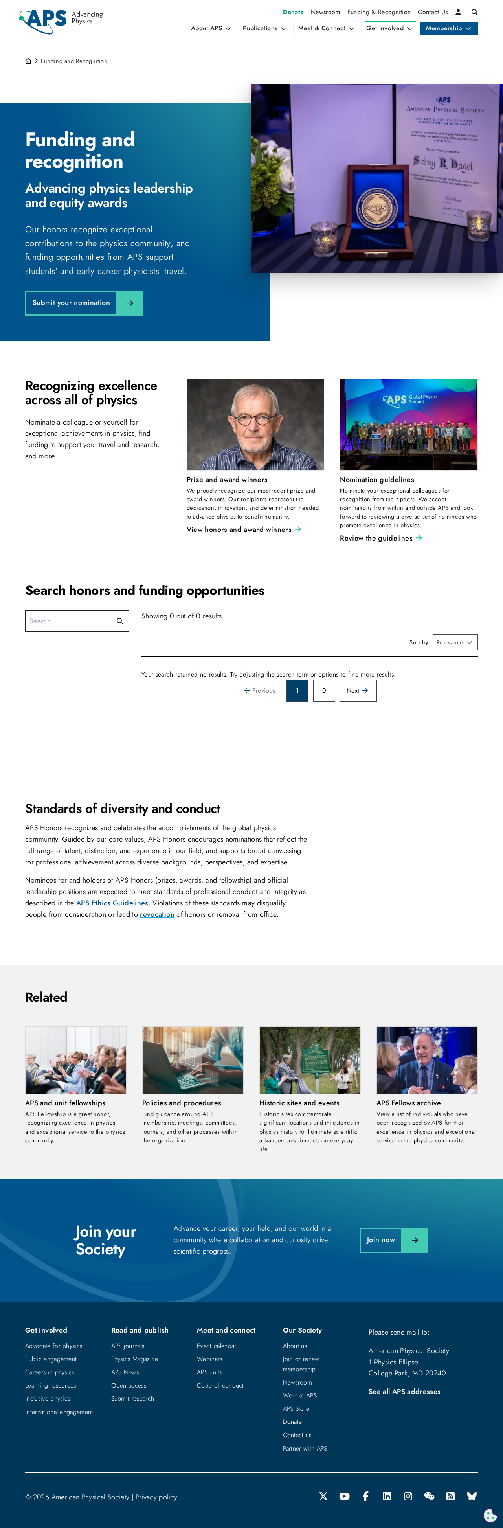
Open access (129, 1385)
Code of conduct (220, 1385)
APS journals (128, 1345)
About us (295, 1345)
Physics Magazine (134, 1358)
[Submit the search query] (120, 621)
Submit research (132, 1398)
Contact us (297, 1435)
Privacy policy (157, 1497)
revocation (157, 914)
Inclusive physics (47, 1398)
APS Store (296, 1408)
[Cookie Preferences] (490, 1515)
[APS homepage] (29, 61)
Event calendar (216, 1345)
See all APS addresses (405, 1391)
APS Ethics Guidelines (112, 903)
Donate (292, 1421)
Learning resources (50, 1385)
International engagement (59, 1411)
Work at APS (300, 1395)
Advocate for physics (53, 1345)
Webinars (209, 1358)
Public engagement (51, 1358)
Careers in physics (50, 1372)
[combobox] (455, 642)
